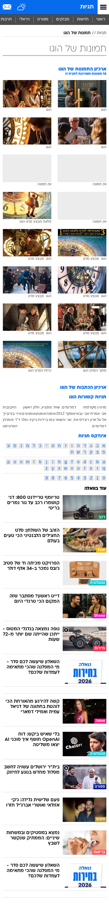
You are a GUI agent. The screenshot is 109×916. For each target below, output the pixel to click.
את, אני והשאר (67, 419)
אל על (101, 419)
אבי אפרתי (97, 413)
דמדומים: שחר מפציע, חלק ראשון (49, 407)
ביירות (43, 419)
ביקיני (33, 419)
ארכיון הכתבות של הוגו (83, 387)
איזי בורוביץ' (12, 413)
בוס (51, 419)
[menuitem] (82, 20)
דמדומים (99, 426)
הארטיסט (10, 426)
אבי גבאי (82, 413)
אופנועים (29, 413)
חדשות (83, 19)
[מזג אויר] (21, 7)
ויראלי (24, 19)
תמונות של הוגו (76, 33)
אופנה (51, 413)
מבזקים (62, 19)
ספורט (42, 19)
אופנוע (41, 413)
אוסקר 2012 (65, 413)
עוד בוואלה (95, 488)
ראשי (100, 19)
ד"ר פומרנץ (11, 419)
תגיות (87, 7)
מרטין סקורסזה (94, 407)
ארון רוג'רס (87, 419)
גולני (24, 419)
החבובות (9, 407)
